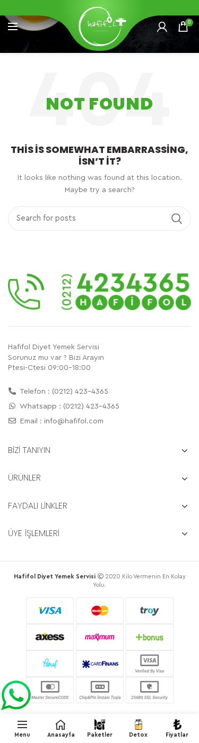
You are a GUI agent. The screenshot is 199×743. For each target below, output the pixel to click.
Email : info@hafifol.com (60, 421)
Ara (176, 218)
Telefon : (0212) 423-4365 (63, 391)
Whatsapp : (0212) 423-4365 (68, 406)
